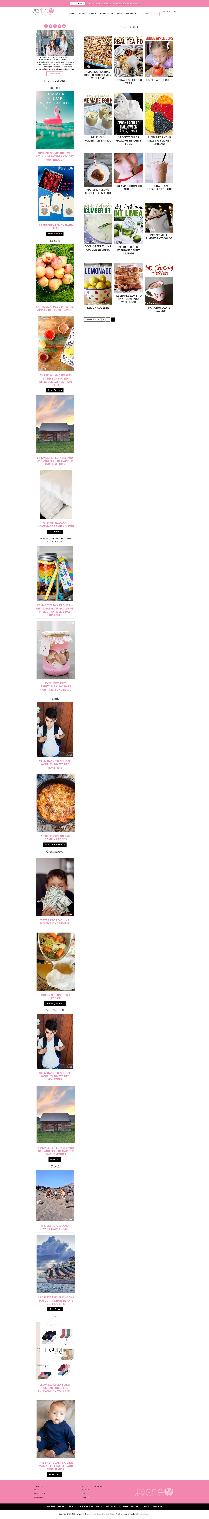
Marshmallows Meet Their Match (98, 191)
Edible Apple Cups (159, 80)
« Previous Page (92, 320)
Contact (97, 1514)
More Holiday (55, 233)
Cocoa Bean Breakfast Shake (159, 188)
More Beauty (55, 531)
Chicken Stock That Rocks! (55, 997)
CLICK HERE (77, 3)
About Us (85, 1489)
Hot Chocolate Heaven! (159, 309)
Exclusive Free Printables (92, 1486)
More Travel (55, 1309)
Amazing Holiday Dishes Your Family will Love (98, 75)
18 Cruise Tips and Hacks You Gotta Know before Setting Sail (56, 1300)
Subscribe (38, 1486)
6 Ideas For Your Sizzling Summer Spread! (159, 140)
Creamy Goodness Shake (129, 188)
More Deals (55, 1474)
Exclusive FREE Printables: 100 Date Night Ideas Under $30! (55, 686)
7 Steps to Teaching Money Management (55, 922)
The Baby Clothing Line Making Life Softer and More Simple (56, 1466)
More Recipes (55, 390)
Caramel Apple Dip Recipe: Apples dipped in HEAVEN (55, 308)
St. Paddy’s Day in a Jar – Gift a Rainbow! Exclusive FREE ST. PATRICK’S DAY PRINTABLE (54, 610)
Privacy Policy (108, 1514)
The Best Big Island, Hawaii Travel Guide (54, 1227)
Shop (83, 1493)
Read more (55, 74)
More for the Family (55, 844)
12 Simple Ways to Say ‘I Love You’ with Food (129, 299)
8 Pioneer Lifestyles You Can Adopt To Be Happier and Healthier (55, 461)
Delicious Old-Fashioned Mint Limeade (128, 250)
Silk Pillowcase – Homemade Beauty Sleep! (56, 525)
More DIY (55, 1159)
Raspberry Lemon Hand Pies (56, 227)
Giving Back (39, 1493)
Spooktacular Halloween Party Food (128, 140)
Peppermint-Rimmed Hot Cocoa (159, 237)
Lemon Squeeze (98, 307)
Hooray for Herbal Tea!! (129, 82)
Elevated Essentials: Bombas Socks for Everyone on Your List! (54, 1388)
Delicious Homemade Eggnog (98, 139)
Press (36, 1489)
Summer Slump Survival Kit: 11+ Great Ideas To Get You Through (55, 156)
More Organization (54, 1003)
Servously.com (143, 1514)
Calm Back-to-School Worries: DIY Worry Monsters (55, 764)
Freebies (85, 1497)
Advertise (38, 1497)
